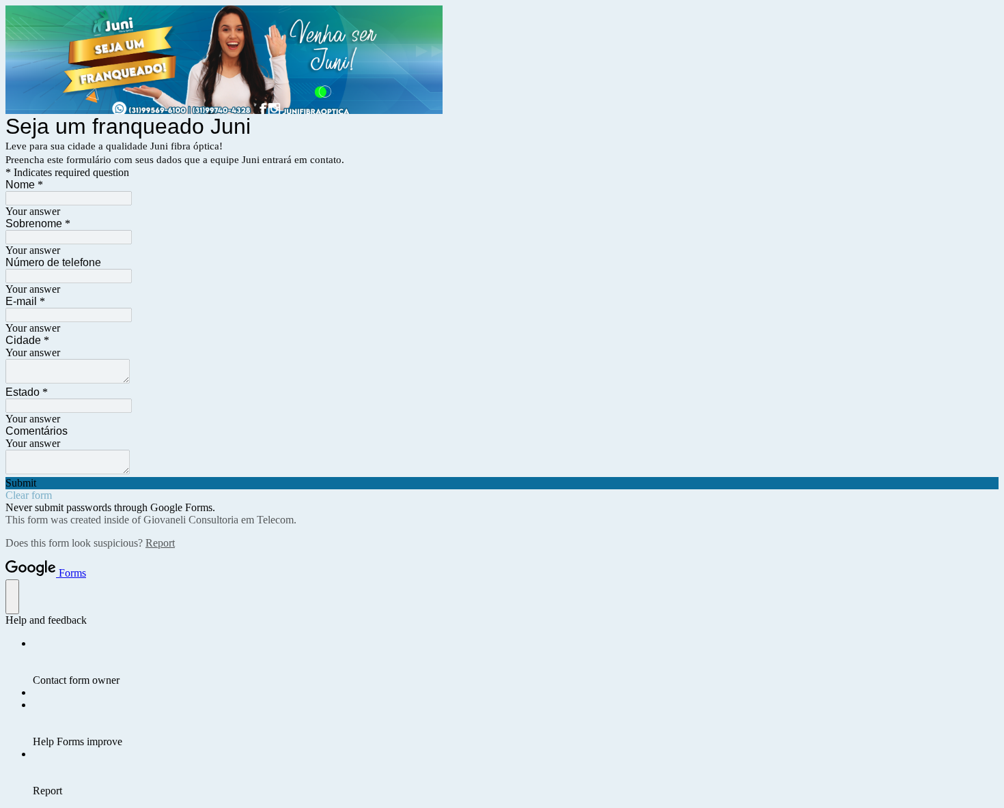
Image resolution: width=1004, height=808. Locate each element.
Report (160, 543)
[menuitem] (516, 662)
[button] (502, 483)
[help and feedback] (12, 596)
